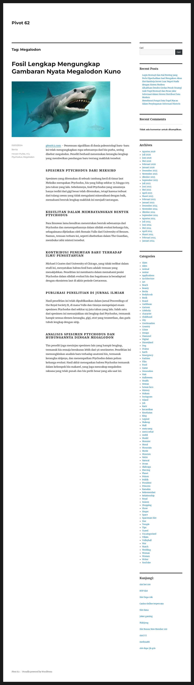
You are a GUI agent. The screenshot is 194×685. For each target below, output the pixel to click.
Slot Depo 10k (146, 597)
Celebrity (146, 310)
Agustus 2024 (148, 218)
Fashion (146, 358)
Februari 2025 (149, 199)
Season (145, 502)
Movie (145, 451)
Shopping (147, 505)
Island (145, 400)
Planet (145, 473)
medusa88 (145, 642)
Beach (145, 285)
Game (145, 368)
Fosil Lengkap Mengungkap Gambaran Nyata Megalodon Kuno (66, 67)
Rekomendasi (148, 492)
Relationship (148, 495)
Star (144, 521)
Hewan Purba (18, 154)
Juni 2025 (146, 186)
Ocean (145, 463)
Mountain (147, 447)
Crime (145, 329)
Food (144, 365)
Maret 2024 (147, 234)
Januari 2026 (148, 167)
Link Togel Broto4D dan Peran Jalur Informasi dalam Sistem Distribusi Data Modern (161, 94)
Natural (145, 460)
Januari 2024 (148, 241)
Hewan (145, 384)
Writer (145, 559)
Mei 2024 (146, 228)
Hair (144, 374)
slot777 (143, 635)
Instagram (147, 396)
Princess (146, 486)
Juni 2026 (147, 158)
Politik (145, 479)
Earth (144, 352)
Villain (145, 537)
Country (146, 326)
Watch (145, 546)
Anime (145, 272)
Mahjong (144, 622)
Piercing (146, 470)
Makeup (146, 422)
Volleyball (147, 540)
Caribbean (147, 304)
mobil (145, 435)
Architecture (148, 278)
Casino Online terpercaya (152, 603)
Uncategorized (149, 534)
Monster (146, 441)
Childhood (147, 317)
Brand (145, 301)
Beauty (145, 288)
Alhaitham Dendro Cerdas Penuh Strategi (162, 88)
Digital (145, 339)
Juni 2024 (146, 225)
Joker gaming (146, 616)
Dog (144, 345)
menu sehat (148, 432)
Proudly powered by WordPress (37, 671)
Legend (145, 419)
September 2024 (150, 215)
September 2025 (150, 180)
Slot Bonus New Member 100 (153, 629)
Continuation (148, 323)
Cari (141, 48)
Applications (148, 275)
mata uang (147, 428)
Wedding (146, 550)
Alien (144, 266)
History (145, 390)
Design (145, 333)
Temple (145, 524)
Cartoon (146, 307)
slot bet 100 (145, 584)
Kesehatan (147, 412)
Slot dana (144, 610)
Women (146, 556)
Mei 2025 (146, 190)
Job (143, 403)
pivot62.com (53, 145)
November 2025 (149, 174)
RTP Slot (144, 591)
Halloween (147, 377)
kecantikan (147, 409)
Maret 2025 (147, 196)
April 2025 (147, 193)
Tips (144, 527)
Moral (145, 444)
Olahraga (146, 467)
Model (145, 438)
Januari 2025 (148, 202)
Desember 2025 (149, 170)
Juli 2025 (146, 183)
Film (144, 361)
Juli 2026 (146, 154)
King (144, 416)
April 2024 (147, 231)
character (146, 313)
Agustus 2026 (149, 151)
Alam (144, 262)
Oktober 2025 (148, 177)
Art (143, 282)
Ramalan (146, 489)
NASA (145, 457)
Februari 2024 (149, 237)
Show (145, 508)
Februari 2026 (149, 164)
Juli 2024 (146, 221)
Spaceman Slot (149, 518)
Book (144, 298)
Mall (144, 425)
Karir (144, 406)
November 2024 (149, 209)
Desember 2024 (149, 205)
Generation (147, 371)
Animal (145, 269)
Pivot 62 (21, 22)
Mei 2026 (146, 161)
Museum (146, 454)
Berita (15, 149)
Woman (146, 553)
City (144, 320)
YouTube (146, 562)
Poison (145, 476)
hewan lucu (147, 387)
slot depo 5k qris (148, 648)
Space (145, 514)
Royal (144, 499)
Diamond (146, 336)
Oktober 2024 (148, 212)
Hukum (145, 393)
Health (145, 380)
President (146, 483)
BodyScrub (147, 294)
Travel (145, 530)
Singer (145, 511)
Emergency (147, 355)
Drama (145, 349)
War (144, 543)
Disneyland (147, 342)
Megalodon (28, 157)
